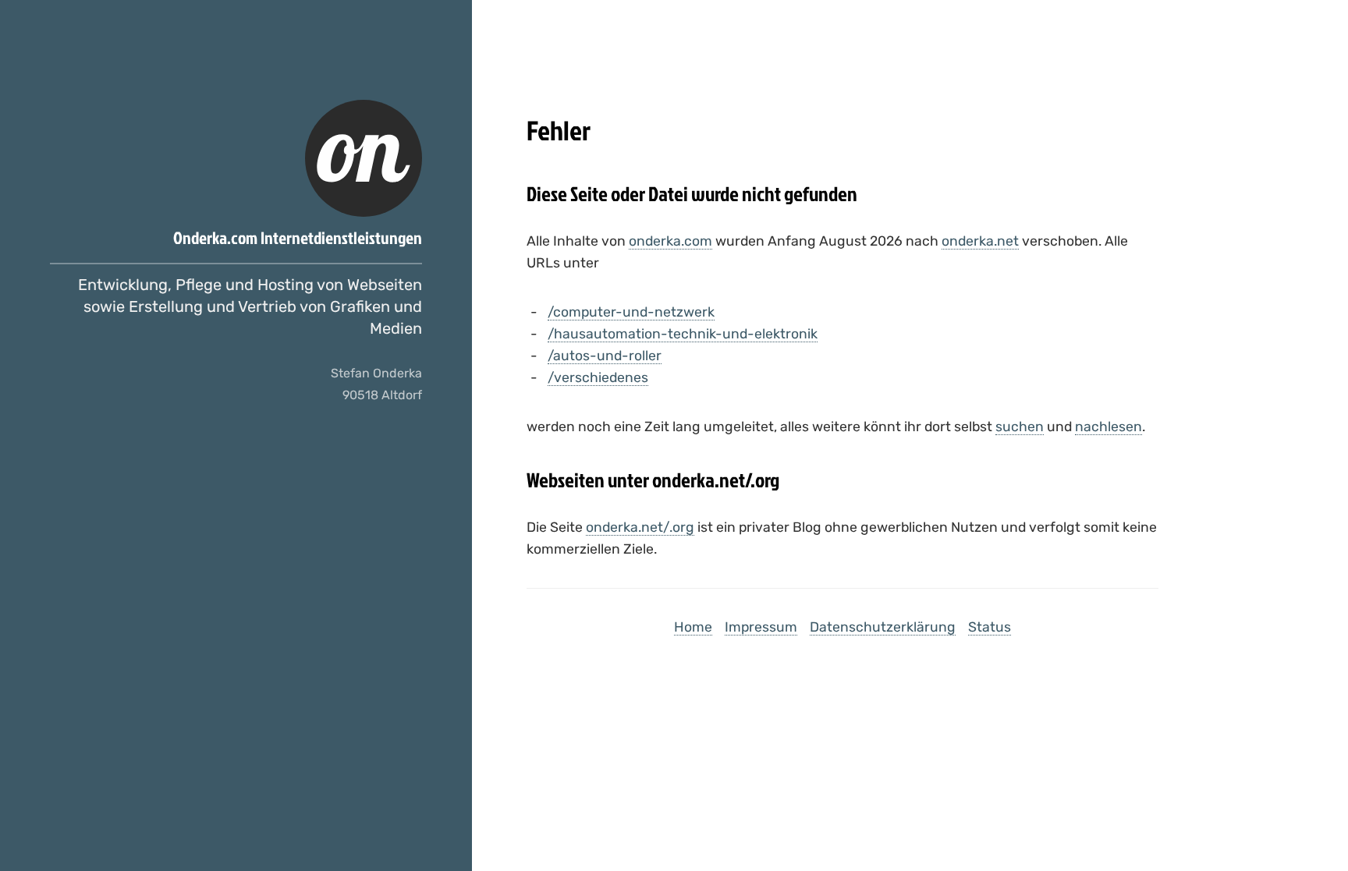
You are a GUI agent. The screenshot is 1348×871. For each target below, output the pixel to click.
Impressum (761, 627)
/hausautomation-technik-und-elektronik (683, 334)
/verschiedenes (598, 377)
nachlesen (1108, 426)
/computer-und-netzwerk (631, 312)
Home (693, 627)
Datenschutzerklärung (883, 627)
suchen (1019, 426)
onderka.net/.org (640, 527)
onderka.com (670, 241)
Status (989, 627)
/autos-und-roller (605, 355)
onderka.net (980, 241)
